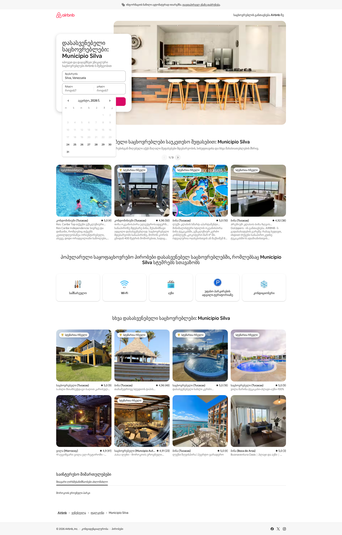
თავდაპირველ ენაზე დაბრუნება (201, 4)
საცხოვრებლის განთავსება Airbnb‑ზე (258, 15)
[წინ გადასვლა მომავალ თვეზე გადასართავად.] (110, 101)
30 (109, 144)
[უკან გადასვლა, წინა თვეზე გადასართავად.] (68, 101)
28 (96, 144)
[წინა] (164, 157)
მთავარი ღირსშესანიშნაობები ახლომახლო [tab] (82, 481)
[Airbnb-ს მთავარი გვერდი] (65, 15)
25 (74, 144)
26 (81, 144)
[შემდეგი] (178, 157)
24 (67, 144)
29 (103, 144)
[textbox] (78, 90)
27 (88, 144)
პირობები (117, 529)
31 (68, 152)
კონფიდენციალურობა (95, 529)
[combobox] (94, 78)
